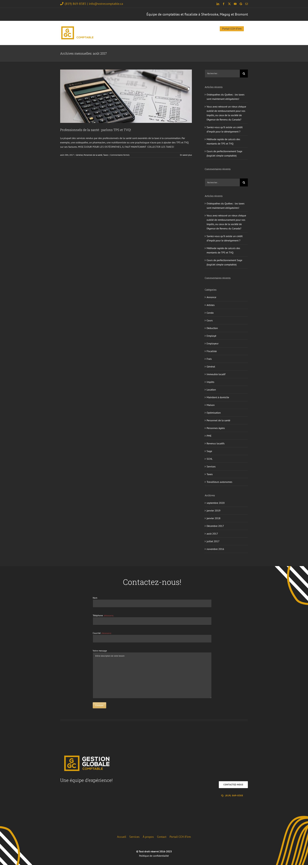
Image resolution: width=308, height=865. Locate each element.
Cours (210, 320)
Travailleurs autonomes (219, 481)
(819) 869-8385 (75, 4)
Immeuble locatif (216, 374)
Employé (211, 335)
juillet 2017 (213, 541)
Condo (210, 312)
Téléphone (103, 615)
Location (211, 389)
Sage (209, 451)
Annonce (211, 297)
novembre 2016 (215, 549)
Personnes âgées (216, 428)
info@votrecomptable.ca (106, 4)
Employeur (212, 343)
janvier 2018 (213, 518)
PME (209, 435)
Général (79, 155)
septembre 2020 (216, 502)
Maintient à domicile (218, 397)
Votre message (100, 650)
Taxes (105, 155)
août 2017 (212, 533)
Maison (211, 405)
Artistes (211, 305)
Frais (209, 358)
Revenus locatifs (216, 443)
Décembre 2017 (215, 525)
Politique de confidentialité (154, 855)
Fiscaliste (212, 351)
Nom (95, 597)
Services (211, 466)
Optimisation (214, 412)
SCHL (210, 458)
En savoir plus (186, 155)
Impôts (210, 381)
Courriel (102, 633)
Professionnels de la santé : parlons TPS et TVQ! (95, 130)
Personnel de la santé (93, 155)
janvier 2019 (213, 510)
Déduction (212, 328)
